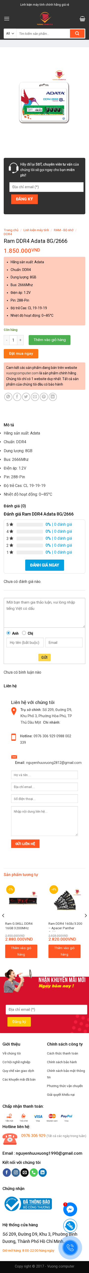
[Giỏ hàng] (82, 18)
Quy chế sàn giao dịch (18, 1071)
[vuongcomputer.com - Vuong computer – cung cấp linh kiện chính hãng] (44, 18)
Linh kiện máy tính (36, 230)
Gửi (44, 657)
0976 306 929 (44, 736)
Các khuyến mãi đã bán (19, 1079)
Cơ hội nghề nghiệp (16, 1062)
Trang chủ (11, 230)
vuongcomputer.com (22, 373)
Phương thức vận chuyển (65, 1086)
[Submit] (77, 34)
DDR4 (8, 234)
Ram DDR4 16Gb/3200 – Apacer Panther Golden (65, 928)
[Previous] (3, 925)
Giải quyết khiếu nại (61, 1095)
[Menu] (7, 18)
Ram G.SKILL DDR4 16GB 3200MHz (19, 926)
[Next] (85, 925)
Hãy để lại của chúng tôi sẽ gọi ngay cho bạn (49, 169)
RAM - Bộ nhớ (63, 230)
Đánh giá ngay (44, 565)
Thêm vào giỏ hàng (50, 340)
